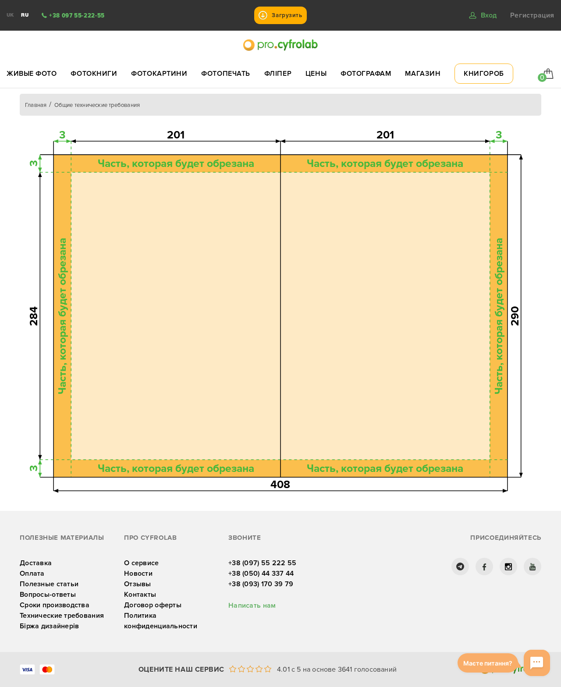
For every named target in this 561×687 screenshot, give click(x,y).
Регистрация (532, 15)
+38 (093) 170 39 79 (260, 584)
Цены (316, 73)
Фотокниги (94, 73)
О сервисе (141, 563)
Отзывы (137, 584)
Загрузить (287, 15)
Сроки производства (54, 605)
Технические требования (62, 615)
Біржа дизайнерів (49, 626)
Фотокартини (159, 73)
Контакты (140, 594)
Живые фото (32, 73)
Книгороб (484, 73)
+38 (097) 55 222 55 (262, 563)
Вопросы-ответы (48, 594)
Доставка (36, 563)
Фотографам (366, 73)
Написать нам (252, 605)
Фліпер (277, 73)
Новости (138, 573)
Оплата (32, 573)
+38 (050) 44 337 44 (261, 573)
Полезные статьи (49, 584)
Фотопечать (225, 73)
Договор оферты (152, 605)
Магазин (422, 73)
